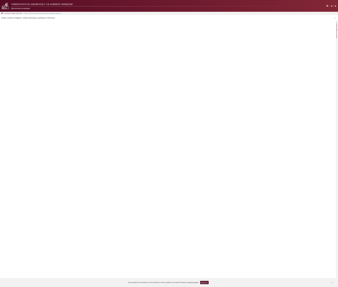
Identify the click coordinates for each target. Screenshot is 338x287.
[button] (328, 6)
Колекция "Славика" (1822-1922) (13, 13)
